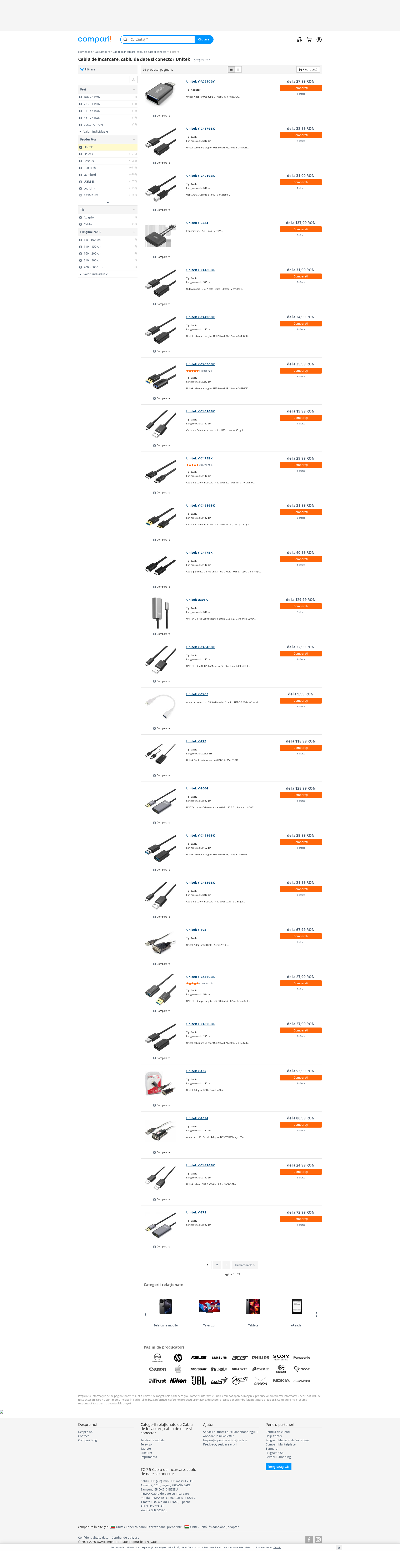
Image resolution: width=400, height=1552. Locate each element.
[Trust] (157, 1380)
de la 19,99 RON (301, 411)
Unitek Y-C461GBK (200, 505)
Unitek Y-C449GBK (200, 317)
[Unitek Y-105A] (163, 1131)
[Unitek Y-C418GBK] (163, 283)
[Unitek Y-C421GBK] (163, 189)
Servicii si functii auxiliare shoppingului (230, 1432)
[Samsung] (219, 1358)
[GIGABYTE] (240, 1369)
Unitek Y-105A (197, 1118)
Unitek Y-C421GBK (200, 175)
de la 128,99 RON (301, 788)
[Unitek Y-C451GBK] (163, 424)
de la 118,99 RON (301, 741)
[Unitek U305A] (163, 613)
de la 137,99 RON (301, 222)
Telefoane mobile (166, 1325)
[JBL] (198, 1380)
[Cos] (309, 39)
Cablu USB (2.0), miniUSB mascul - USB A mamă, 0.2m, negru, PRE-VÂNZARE (167, 1483)
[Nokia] (281, 1380)
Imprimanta (149, 1457)
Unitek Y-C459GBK (200, 364)
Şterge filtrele (202, 59)
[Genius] (219, 1380)
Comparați (301, 88)
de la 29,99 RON (301, 458)
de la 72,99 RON (301, 1212)
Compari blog (87, 1440)
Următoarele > (245, 1265)
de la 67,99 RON (301, 929)
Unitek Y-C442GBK (200, 1165)
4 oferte (301, 93)
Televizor (209, 1325)
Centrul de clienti (278, 1432)
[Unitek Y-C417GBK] (163, 141)
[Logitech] (281, 1369)
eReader (297, 1325)
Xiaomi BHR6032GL (154, 1510)
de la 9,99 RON (301, 694)
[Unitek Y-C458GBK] (163, 848)
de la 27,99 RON (301, 81)
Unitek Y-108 (196, 929)
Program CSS (275, 1453)
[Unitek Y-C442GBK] (163, 1178)
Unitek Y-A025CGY (200, 81)
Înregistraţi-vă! (278, 1467)
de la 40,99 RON (301, 552)
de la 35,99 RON (301, 364)
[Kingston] (219, 1369)
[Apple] (178, 1369)
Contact (83, 1436)
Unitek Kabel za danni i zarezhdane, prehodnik (148, 1527)
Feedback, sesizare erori (220, 1444)
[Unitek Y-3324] (163, 236)
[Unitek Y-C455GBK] (163, 895)
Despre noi (85, 1432)
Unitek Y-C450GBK (200, 1024)
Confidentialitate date (93, 1537)
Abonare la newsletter (218, 1436)
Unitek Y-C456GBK (200, 977)
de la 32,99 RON (301, 128)
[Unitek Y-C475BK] (163, 471)
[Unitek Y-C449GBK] (163, 330)
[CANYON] (260, 1380)
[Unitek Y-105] (163, 1084)
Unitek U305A (197, 599)
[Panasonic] (302, 1358)
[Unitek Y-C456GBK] (163, 990)
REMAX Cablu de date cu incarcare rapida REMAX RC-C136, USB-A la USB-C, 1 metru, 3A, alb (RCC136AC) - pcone (168, 1498)
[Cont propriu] (319, 39)
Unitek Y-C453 (197, 694)
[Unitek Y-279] (163, 754)
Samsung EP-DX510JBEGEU (159, 1489)
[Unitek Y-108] (163, 943)
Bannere (272, 1448)
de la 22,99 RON (301, 647)
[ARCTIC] (240, 1380)
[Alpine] (302, 1380)
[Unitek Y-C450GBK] (163, 1037)
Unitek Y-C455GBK (200, 882)
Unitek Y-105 (196, 1071)
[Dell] (157, 1358)
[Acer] (240, 1358)
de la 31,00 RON (301, 175)
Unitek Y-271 (196, 1212)
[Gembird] (302, 1369)
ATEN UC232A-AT (152, 1506)
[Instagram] (318, 1539)
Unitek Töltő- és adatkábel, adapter (214, 1527)
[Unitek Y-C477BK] (163, 565)
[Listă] (231, 69)
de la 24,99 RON (301, 317)
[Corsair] (260, 1369)
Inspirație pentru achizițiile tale (225, 1440)
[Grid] (238, 69)
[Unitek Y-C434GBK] (163, 660)
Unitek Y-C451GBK (200, 411)
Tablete (253, 1325)
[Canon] (157, 1369)
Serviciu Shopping (278, 1457)
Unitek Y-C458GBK (200, 835)
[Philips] (260, 1358)
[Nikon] (178, 1380)
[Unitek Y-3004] (163, 801)
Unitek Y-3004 (197, 788)
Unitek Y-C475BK (199, 458)
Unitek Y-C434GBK (200, 647)
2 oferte (301, 140)
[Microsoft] (198, 1369)
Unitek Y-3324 (197, 223)
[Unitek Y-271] (163, 1225)
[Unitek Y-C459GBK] (163, 377)
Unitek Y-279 (196, 741)
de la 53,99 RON (301, 1071)
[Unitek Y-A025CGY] (163, 94)
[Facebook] (309, 1539)
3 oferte (301, 376)
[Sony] (281, 1358)
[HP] (178, 1358)
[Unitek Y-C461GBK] (163, 518)
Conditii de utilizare (125, 1537)
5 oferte (301, 282)
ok (133, 79)
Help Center (274, 1436)
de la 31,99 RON (301, 269)
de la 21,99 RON (301, 882)
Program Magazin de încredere (287, 1440)
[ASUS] (198, 1358)
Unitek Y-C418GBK (200, 270)
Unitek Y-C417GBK (200, 128)
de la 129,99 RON (301, 599)
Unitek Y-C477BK (199, 552)
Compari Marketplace (281, 1444)
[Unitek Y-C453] (163, 707)
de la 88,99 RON (301, 1118)
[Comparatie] (299, 39)
